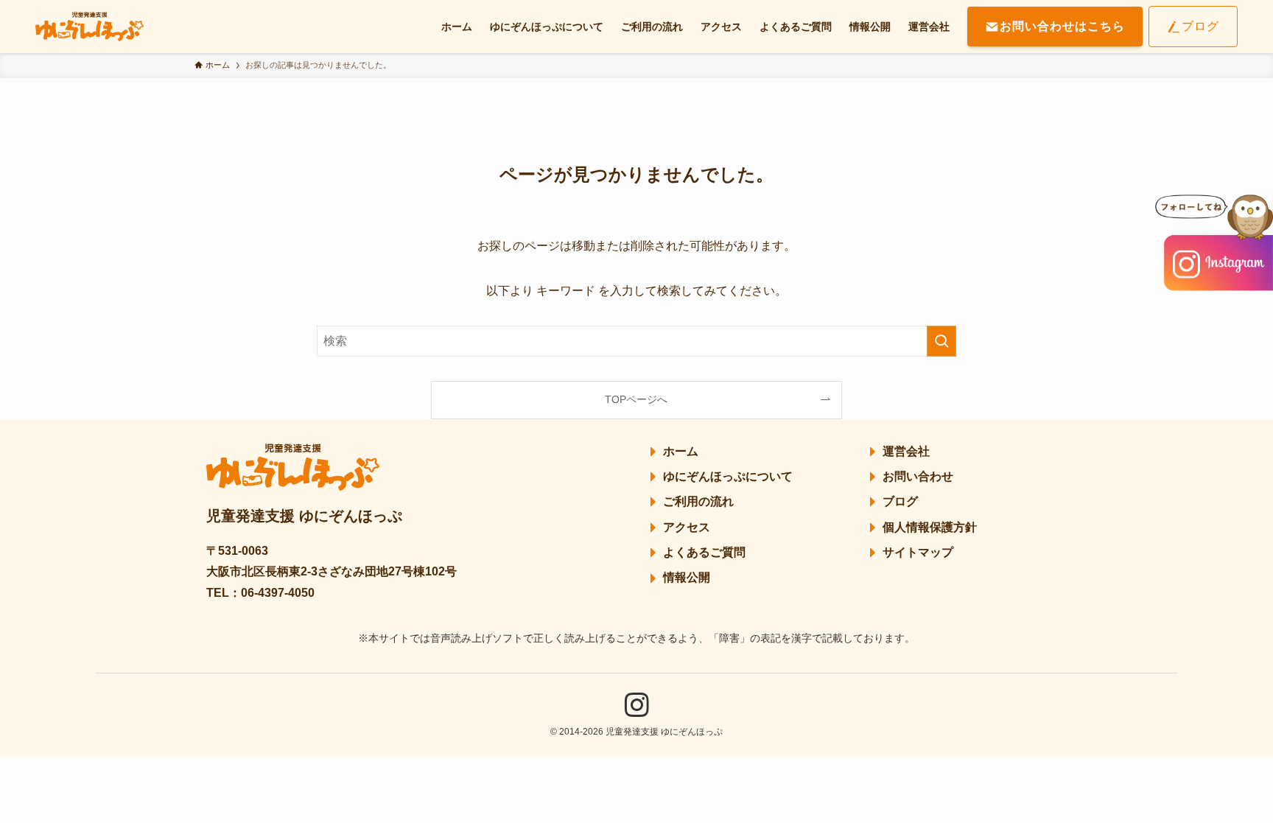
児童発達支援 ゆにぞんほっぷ (304, 516)
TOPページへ (636, 399)
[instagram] (636, 705)
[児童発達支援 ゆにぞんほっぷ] (89, 26)
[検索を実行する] (941, 341)
